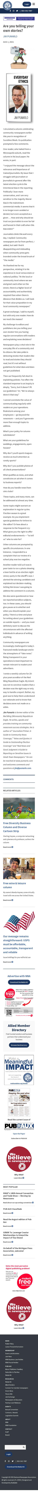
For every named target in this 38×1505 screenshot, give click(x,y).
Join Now (8, 1356)
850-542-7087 (22, 1461)
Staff (7, 1432)
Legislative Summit (11, 1416)
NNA (6, 1422)
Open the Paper (19, 1134)
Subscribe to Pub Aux (12, 1372)
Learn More (18, 1178)
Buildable (14, 1483)
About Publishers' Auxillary (14, 1369)
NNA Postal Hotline (11, 1362)
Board (7, 1435)
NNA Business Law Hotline (14, 1359)
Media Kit (8, 1375)
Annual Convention (11, 1410)
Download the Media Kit (19, 982)
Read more (7, 847)
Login (27, 4)
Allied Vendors (10, 1385)
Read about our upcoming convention (17, 1202)
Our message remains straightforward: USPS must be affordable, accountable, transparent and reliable (18, 944)
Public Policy (9, 1344)
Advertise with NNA (19, 976)
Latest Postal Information (14, 1347)
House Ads (8, 1394)
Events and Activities (12, 1353)
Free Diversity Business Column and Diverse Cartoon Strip (17, 827)
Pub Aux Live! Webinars (13, 1403)
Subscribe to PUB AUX (19, 1138)
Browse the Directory (19, 1045)
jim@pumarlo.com (23, 768)
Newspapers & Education (13, 1400)
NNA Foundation (10, 1425)
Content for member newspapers (16, 1388)
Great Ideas (9, 1391)
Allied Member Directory (19, 1027)
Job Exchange (10, 1397)
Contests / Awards (11, 1413)
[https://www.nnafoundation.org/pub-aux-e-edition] (19, 1102)
